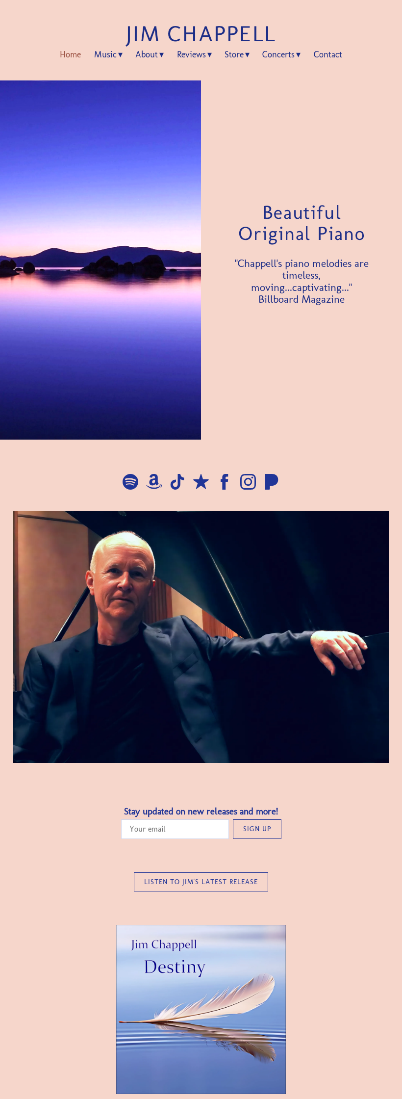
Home (70, 54)
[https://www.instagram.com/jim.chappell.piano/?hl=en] (248, 483)
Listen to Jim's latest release (201, 882)
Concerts (278, 54)
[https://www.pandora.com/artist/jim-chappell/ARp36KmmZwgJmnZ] (271, 483)
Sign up (257, 829)
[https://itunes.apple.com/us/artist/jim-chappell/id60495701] (201, 483)
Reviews (191, 54)
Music (105, 54)
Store (234, 54)
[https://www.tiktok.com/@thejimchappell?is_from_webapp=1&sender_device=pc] (177, 483)
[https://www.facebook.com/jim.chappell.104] (224, 483)
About (146, 54)
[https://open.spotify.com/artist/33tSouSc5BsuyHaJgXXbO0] (130, 483)
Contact (328, 54)
